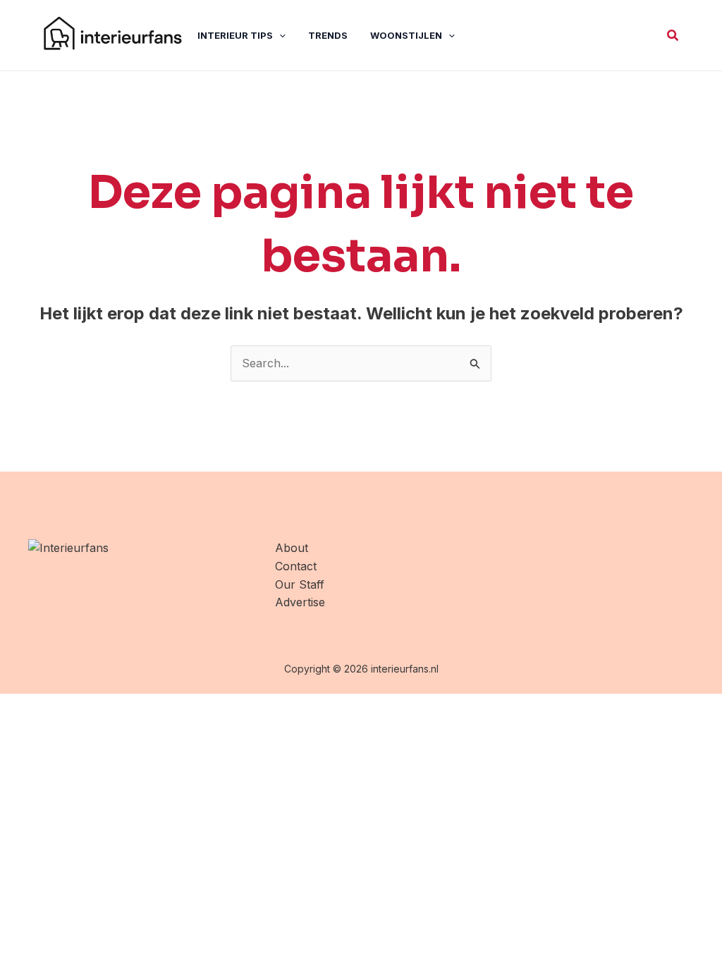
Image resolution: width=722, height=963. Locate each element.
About (291, 548)
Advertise (300, 602)
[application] (279, 35)
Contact (296, 566)
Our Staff (299, 584)
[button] (673, 35)
